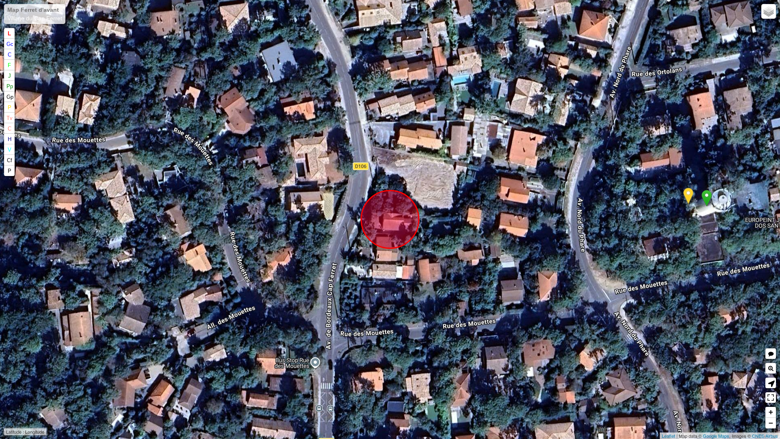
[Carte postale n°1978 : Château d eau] (688, 196)
